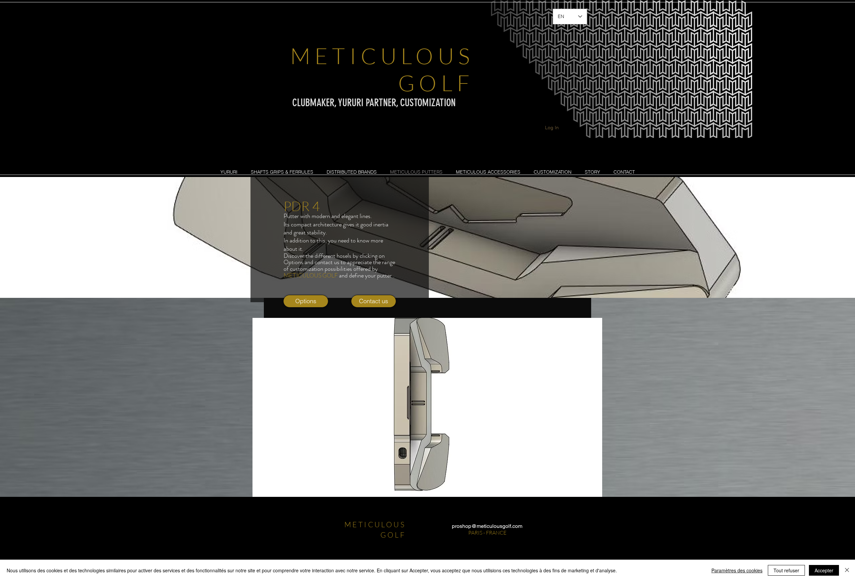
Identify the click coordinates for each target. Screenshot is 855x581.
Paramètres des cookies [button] (736, 570)
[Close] (847, 570)
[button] (434, 407)
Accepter (824, 570)
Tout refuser (786, 570)
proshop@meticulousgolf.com (487, 526)
